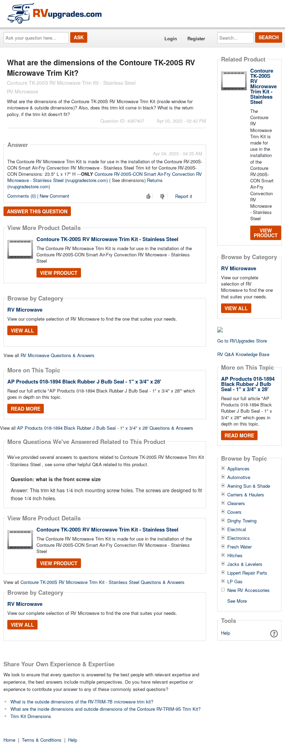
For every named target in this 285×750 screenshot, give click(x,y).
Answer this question (37, 211)
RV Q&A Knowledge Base (243, 354)
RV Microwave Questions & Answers (58, 355)
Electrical (236, 529)
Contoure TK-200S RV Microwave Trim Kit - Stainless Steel (107, 239)
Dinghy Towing (241, 520)
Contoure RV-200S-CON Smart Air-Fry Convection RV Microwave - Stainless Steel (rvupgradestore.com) (104, 177)
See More (237, 600)
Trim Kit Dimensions (30, 716)
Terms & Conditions (42, 739)
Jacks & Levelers (244, 564)
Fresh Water (239, 546)
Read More (25, 408)
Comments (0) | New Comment (38, 195)
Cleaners (236, 503)
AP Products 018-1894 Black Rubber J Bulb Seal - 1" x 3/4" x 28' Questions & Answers (105, 428)
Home (9, 739)
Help (225, 632)
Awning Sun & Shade (248, 486)
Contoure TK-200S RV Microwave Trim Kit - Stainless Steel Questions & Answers (103, 582)
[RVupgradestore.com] (54, 13)
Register (196, 38)
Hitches (235, 555)
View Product (59, 272)
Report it (183, 196)
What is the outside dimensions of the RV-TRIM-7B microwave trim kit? (81, 701)
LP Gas (235, 581)
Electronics (238, 538)
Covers (234, 512)
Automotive (238, 477)
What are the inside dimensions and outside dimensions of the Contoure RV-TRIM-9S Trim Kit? (105, 709)
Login (170, 38)
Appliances (238, 468)
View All (22, 330)
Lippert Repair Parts (247, 572)
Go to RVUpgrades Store (242, 340)
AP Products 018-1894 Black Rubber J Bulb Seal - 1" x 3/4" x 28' (84, 381)
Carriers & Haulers (245, 494)
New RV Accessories (248, 590)
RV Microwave (24, 309)
